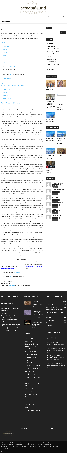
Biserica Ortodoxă (33, 344)
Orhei (26, 386)
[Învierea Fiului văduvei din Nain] (50, 115)
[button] (64, 17)
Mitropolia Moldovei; (35, 377)
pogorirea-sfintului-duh (32, 443)
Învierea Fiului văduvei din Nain (9, 331)
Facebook (6, 46)
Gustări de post (51, 62)
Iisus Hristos (33, 368)
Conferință (27, 354)
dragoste (27, 360)
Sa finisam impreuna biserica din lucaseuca (48, 446)
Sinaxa (36, 413)
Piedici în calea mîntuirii (45, 443)
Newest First (7, 89)
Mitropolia (27, 377)
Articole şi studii (12, 17)
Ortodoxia (30, 17)
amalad (49, 342)
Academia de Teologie (30, 338)
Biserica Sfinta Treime (53, 64)
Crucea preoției (39, 444)
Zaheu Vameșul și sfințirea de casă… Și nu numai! (50, 157)
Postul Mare (23, 446)
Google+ (5, 52)
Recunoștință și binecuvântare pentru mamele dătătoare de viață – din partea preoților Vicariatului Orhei (10, 318)
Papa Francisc (38, 386)
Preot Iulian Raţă (57, 183)
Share (3, 42)
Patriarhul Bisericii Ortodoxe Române (31, 395)
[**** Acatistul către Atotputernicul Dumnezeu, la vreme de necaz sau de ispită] (27, 312)
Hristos (28, 365)
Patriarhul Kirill (28, 404)
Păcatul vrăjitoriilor (29, 444)
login (10, 74)
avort (26, 341)
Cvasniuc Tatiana (57, 202)
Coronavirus (28, 357)
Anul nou (38, 338)
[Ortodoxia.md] (33, 7)
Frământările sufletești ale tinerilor (9, 446)
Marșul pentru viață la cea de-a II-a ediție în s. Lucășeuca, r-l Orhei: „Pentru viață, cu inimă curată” (10, 326)
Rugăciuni (22, 17)
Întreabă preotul (7, 21)
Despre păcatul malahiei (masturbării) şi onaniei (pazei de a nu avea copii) (56, 365)
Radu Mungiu (50, 356)
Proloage (37, 17)
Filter (2, 83)
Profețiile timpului (52, 69)
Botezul (34, 351)
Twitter (5, 49)
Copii (32, 354)
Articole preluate (51, 54)
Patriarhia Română (29, 391)
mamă (37, 374)
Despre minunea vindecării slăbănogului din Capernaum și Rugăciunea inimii (61, 142)
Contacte (49, 67)
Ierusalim (38, 365)
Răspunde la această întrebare (10, 103)
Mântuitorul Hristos (33, 380)
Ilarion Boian (27, 371)
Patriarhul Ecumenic (29, 402)
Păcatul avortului (18, 444)
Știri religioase (51, 46)
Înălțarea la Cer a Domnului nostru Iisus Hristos (50, 89)
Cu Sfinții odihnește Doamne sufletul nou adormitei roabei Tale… (55, 357)
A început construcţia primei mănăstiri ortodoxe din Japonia (56, 350)
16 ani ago (12, 66)
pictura (34, 404)
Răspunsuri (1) (7, 78)
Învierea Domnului (31, 446)
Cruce (34, 357)
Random (5, 95)
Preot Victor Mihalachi (56, 196)
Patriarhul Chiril (28, 399)
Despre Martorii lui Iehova (18, 443)
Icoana (33, 365)
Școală (26, 416)
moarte (26, 380)
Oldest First (6, 92)
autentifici (12, 286)
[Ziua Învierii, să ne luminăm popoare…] (50, 164)
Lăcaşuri (49, 17)
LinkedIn (5, 59)
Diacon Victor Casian (58, 189)
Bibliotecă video (51, 59)
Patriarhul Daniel (37, 399)
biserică (28, 351)
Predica (28, 407)
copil (35, 354)
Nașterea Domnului (32, 383)
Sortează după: (12, 85)
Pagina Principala (52, 43)
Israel (33, 371)
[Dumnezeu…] (61, 83)
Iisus (25, 368)
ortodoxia (31, 386)
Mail (4, 62)
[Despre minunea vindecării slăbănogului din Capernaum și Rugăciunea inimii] (61, 134)
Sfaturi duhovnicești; (29, 413)
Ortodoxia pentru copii (7, 444)
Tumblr (5, 56)
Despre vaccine (48, 444)
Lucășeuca (30, 374)
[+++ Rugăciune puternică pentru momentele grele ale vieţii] (27, 303)
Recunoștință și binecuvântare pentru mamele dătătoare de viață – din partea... (50, 104)
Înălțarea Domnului (6, 443)
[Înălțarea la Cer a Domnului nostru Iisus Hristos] (50, 83)
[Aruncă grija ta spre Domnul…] (61, 151)
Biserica (30, 341)
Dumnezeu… (60, 88)
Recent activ (7, 98)
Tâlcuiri (49, 56)
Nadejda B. (55, 209)
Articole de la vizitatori (53, 51)
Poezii (43, 17)
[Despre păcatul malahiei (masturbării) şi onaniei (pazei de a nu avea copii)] (27, 322)
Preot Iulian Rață (32, 410)
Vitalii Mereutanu (57, 215)
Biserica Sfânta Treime (31, 347)
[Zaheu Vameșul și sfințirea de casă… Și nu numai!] (50, 151)
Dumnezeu (31, 362)
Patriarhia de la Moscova (30, 388)
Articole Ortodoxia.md (53, 48)
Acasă (3, 17)
